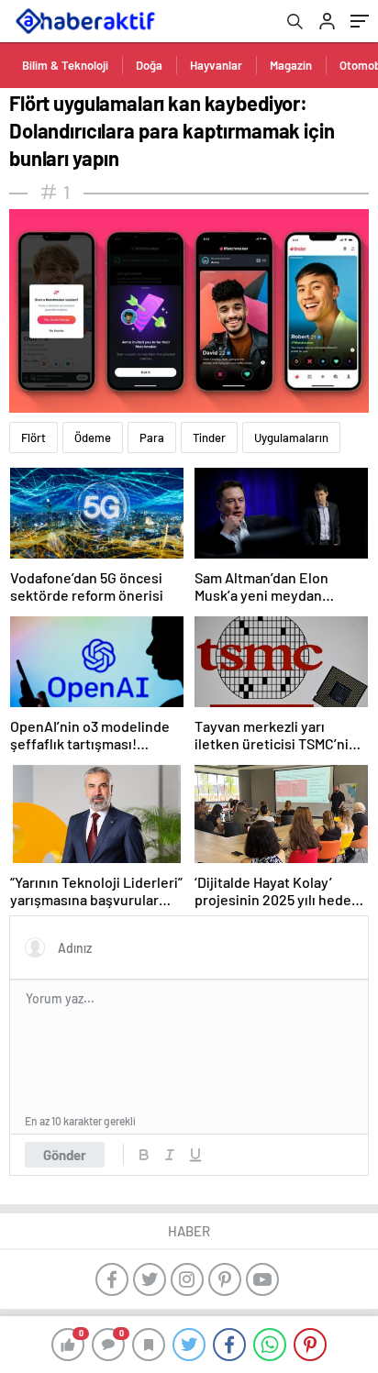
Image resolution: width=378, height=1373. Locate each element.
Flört (33, 437)
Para (151, 437)
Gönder (64, 1154)
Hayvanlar (216, 65)
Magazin (291, 65)
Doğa (149, 65)
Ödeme (92, 437)
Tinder (209, 437)
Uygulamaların (291, 437)
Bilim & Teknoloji (65, 65)
